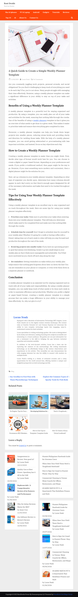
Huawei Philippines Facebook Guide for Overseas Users (60, 507)
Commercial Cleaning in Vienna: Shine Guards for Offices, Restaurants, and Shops (54, 481)
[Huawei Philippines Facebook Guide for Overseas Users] (46, 507)
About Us (22, 18)
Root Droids (9, 3)
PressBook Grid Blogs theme (63, 594)
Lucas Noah (26, 79)
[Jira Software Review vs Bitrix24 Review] (11, 519)
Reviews (66, 12)
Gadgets (46, 12)
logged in (22, 445)
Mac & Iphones (11, 12)
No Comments (38, 79)
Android (36, 12)
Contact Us (34, 18)
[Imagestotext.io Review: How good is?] (11, 459)
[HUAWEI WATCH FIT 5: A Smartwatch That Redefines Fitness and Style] (46, 573)
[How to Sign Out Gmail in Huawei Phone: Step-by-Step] (46, 538)
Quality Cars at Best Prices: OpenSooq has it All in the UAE (26, 472)
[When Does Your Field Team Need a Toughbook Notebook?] (46, 523)
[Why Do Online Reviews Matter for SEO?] (11, 506)
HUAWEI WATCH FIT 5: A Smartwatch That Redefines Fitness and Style (56, 491)
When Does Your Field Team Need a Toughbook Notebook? (61, 523)
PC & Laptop (25, 12)
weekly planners (40, 120)
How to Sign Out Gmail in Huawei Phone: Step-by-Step (61, 539)
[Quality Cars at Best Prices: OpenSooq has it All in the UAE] (11, 472)
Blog (12, 371)
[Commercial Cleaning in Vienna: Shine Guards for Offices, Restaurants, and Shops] (46, 554)
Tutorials (56, 12)
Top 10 (8, 18)
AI (15, 18)
